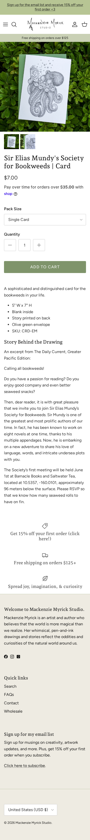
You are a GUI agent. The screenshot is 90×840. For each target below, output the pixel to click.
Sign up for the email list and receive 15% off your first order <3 (45, 7)
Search (10, 686)
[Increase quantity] (39, 245)
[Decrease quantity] (10, 245)
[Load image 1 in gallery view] (45, 87)
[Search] (16, 24)
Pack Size (13, 208)
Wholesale (13, 711)
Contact (11, 703)
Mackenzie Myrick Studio (34, 823)
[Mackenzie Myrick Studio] (45, 24)
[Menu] (5, 24)
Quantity (12, 234)
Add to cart (45, 267)
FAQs (9, 694)
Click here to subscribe (24, 765)
